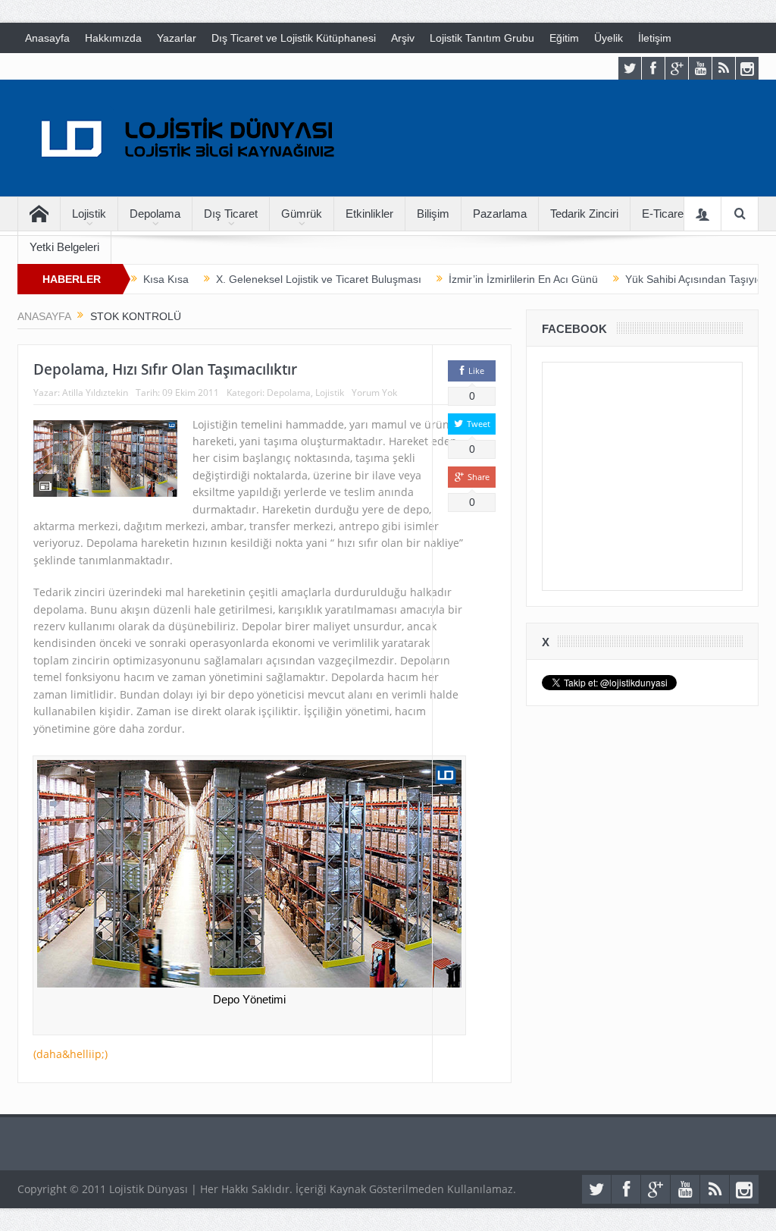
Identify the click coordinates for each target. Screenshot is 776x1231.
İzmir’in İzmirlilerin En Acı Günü (523, 279)
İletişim (654, 38)
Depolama (155, 213)
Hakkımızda (113, 38)
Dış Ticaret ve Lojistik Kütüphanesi (293, 38)
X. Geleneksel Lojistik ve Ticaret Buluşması (318, 279)
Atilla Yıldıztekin (95, 392)
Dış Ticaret (231, 213)
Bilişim (433, 213)
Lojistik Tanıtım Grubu (482, 38)
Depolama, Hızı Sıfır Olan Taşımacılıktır (165, 369)
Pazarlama (500, 213)
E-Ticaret (664, 213)
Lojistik (89, 213)
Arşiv (403, 38)
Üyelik (608, 38)
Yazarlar (176, 38)
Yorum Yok (374, 392)
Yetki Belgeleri (64, 246)
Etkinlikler (369, 213)
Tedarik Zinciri (584, 213)
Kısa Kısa (166, 279)
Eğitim (564, 38)
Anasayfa (47, 38)
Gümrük (301, 213)
